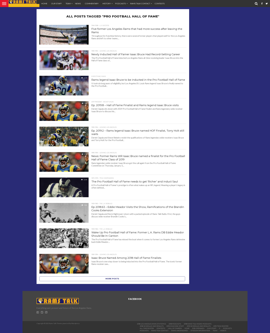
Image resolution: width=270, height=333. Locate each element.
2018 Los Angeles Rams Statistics (151, 324)
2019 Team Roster (220, 326)
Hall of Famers (175, 328)
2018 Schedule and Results (152, 326)
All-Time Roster (147, 328)
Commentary (92, 3)
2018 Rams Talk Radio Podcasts (197, 324)
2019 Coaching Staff (175, 326)
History (107, 3)
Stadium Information (200, 331)
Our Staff (56, 3)
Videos (223, 331)
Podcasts (120, 3)
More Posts (112, 279)
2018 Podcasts (175, 324)
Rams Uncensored (179, 331)
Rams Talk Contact (140, 3)
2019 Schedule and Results (199, 326)
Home (44, 3)
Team (68, 3)
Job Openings (198, 328)
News (78, 3)
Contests (160, 3)
